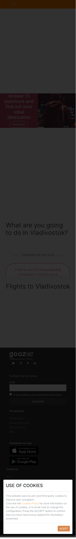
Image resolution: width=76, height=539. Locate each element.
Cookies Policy (30, 503)
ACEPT (64, 528)
